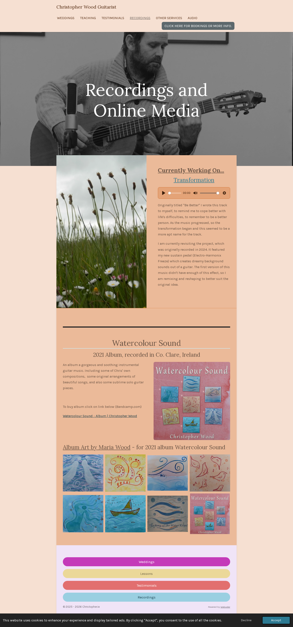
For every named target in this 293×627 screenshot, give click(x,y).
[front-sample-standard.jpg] (210, 514)
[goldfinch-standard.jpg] (210, 473)
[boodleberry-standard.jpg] (125, 473)
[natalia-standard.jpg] (83, 514)
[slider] (174, 193)
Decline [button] (246, 620)
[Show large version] (192, 401)
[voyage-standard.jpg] (125, 514)
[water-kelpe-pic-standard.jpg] (167, 514)
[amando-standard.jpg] (83, 473)
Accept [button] (276, 620)
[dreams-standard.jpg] (167, 473)
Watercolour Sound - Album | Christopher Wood (100, 416)
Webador (225, 607)
